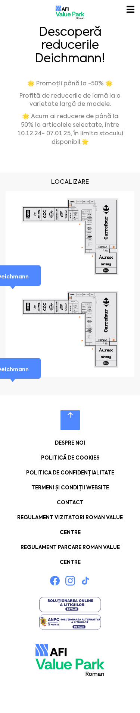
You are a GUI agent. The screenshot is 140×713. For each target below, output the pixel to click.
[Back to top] (70, 420)
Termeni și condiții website (70, 487)
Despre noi (70, 443)
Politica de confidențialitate (70, 472)
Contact (70, 502)
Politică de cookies (70, 457)
